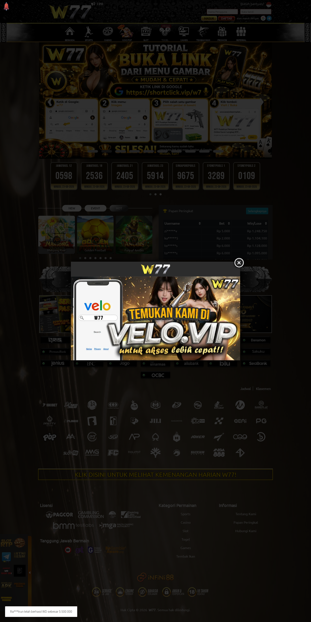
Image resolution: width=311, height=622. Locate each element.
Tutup (239, 262)
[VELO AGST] (155, 318)
